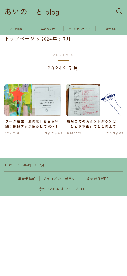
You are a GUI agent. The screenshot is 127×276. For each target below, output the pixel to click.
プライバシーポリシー (61, 178)
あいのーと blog (32, 11)
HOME (10, 165)
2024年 (27, 165)
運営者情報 (27, 178)
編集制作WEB (98, 178)
